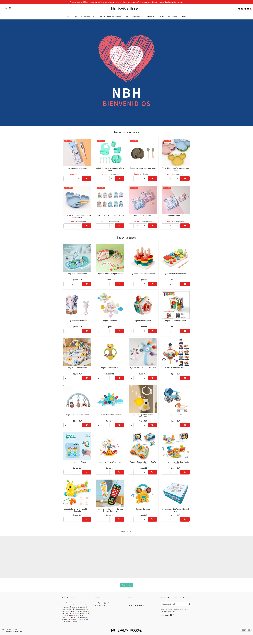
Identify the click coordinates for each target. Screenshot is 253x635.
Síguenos (127, 585)
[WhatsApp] (10, 8)
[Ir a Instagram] (6, 8)
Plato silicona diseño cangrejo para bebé (175, 169)
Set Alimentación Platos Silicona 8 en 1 (175, 510)
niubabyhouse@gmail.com (103, 603)
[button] (239, 9)
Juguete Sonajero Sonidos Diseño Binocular (143, 463)
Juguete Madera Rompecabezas (110, 274)
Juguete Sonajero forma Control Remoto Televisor (110, 510)
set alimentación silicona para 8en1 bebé (110, 169)
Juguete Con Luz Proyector (110, 462)
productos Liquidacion (155, 16)
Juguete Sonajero (176, 415)
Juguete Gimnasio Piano (77, 274)
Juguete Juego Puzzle (77, 462)
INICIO (69, 16)
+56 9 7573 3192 (100, 605)
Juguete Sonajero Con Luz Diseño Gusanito (77, 510)
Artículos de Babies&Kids (84, 16)
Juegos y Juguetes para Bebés (111, 16)
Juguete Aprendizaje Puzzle (110, 415)
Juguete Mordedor (110, 321)
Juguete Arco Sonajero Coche (77, 415)
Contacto (131, 603)
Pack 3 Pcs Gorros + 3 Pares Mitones (110, 215)
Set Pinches (172, 16)
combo (183, 16)
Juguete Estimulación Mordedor (175, 368)
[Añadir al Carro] (86, 178)
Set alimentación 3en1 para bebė (143, 168)
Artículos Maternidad (134, 16)
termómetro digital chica (77, 168)
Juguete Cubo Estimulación (175, 321)
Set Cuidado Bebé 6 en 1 (142, 215)
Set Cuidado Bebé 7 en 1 (175, 215)
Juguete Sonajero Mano (77, 321)
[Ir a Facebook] (2, 8)
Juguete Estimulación (142, 321)
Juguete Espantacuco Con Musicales (143, 416)
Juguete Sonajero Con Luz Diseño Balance (176, 463)
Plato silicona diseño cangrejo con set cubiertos (77, 216)
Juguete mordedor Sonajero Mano (143, 368)
